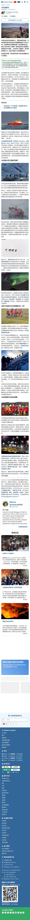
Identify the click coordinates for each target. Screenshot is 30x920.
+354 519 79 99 (8, 864)
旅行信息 (4, 825)
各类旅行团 (4, 492)
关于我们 (4, 733)
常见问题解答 (5, 742)
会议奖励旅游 (5, 805)
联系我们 (4, 747)
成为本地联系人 (6, 848)
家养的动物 (4, 261)
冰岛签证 (4, 820)
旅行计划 (26, 295)
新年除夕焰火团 (12, 467)
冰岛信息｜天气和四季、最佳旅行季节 (15, 106)
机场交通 (4, 790)
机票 (3, 788)
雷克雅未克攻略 (6, 828)
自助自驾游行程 (6, 780)
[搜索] (22, 2)
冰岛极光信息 (5, 835)
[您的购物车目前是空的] (24, 2)
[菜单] (27, 2)
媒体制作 (4, 807)
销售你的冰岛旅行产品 (7, 851)
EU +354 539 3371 (9, 874)
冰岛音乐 (4, 832)
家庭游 (3, 797)
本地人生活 (17, 490)
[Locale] (15, 2)
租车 (10, 492)
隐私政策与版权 (6, 740)
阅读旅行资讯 (6, 490)
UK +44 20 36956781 (10, 872)
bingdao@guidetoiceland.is (10, 496)
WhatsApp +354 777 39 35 (11, 879)
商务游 (3, 800)
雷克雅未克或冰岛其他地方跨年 (12, 456)
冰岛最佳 (4, 837)
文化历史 (4, 830)
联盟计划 (4, 853)
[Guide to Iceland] (7, 2)
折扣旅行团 (5, 809)
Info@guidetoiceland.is (10, 862)
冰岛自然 (4, 823)
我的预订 (4, 814)
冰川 (5, 392)
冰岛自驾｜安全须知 (15, 299)
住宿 (3, 785)
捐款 (6, 476)
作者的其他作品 (22, 527)
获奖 (3, 735)
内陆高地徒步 (23, 343)
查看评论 (13, 16)
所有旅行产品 (5, 778)
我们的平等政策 (6, 745)
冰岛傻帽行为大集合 (10, 108)
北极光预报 (5, 842)
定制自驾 (15, 492)
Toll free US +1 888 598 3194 (12, 870)
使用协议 (4, 737)
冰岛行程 (4, 840)
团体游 (3, 795)
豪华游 (3, 802)
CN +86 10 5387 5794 (10, 876)
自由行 (22, 492)
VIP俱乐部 (4, 812)
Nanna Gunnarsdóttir (13, 12)
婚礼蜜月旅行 (5, 792)
